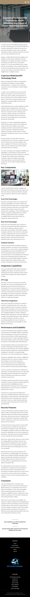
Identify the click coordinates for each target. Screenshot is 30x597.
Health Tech (15, 580)
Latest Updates (15, 584)
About (15, 549)
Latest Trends (15, 582)
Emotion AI (15, 578)
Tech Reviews (15, 586)
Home (15, 543)
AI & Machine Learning (15, 577)
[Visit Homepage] (2, 2)
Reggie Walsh (14, 29)
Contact (15, 551)
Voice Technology (15, 588)
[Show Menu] (25, 2)
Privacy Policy (15, 545)
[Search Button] (28, 2)
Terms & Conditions (15, 547)
